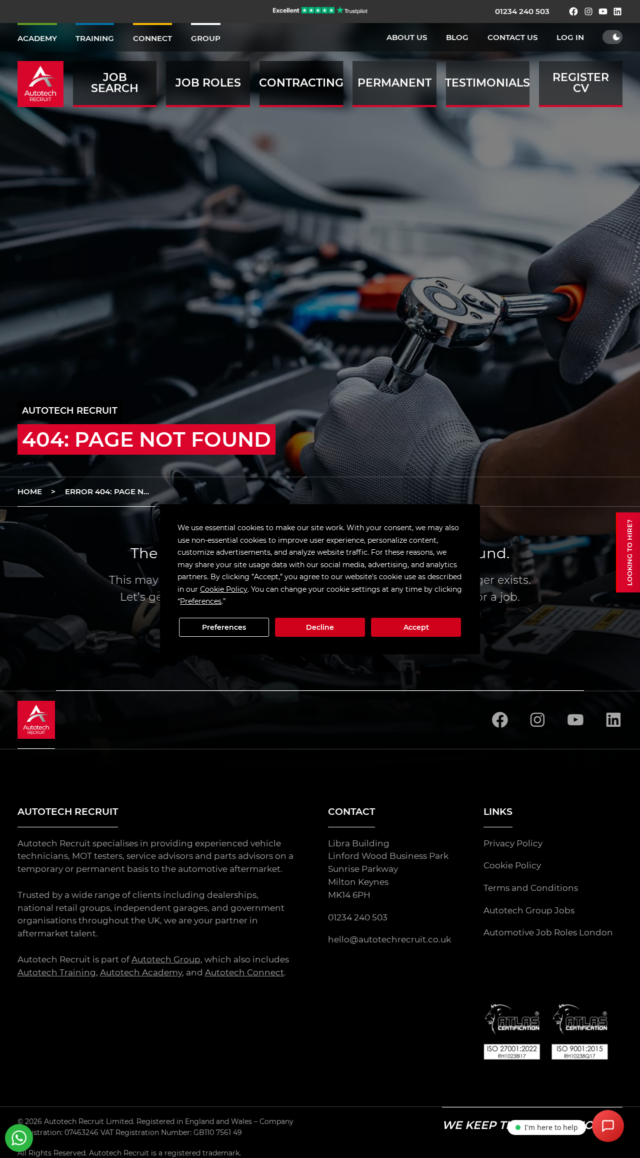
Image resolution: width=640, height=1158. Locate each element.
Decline (320, 627)
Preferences (224, 627)
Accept (416, 627)
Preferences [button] (201, 601)
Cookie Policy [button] (224, 588)
